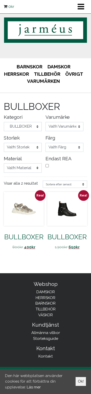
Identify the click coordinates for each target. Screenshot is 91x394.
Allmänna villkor (45, 332)
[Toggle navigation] (80, 7)
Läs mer (34, 387)
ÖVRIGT (74, 74)
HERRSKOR (16, 74)
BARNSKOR (29, 66)
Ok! (81, 381)
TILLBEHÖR (47, 74)
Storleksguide (45, 338)
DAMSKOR (59, 66)
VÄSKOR (45, 315)
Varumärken (43, 81)
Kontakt (45, 356)
